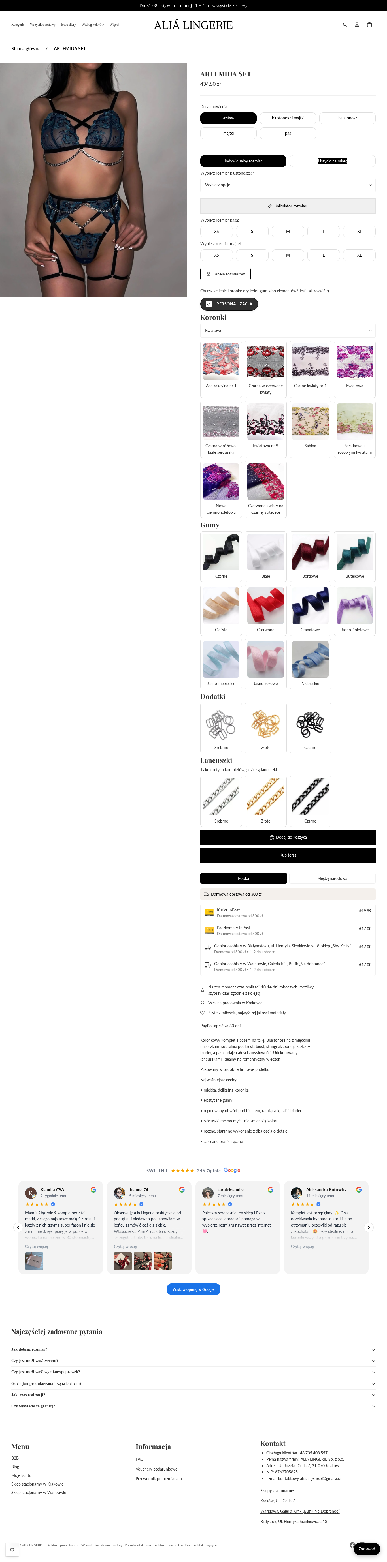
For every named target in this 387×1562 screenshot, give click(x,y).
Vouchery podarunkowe (156, 1469)
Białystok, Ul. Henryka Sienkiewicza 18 (293, 1521)
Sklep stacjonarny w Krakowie (37, 1484)
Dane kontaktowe (138, 1545)
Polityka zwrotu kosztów (172, 1545)
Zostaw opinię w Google (193, 1289)
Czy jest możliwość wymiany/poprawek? (45, 1372)
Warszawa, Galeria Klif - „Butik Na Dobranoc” (300, 1511)
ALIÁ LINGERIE (32, 1545)
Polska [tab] (243, 878)
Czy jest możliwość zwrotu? (34, 1360)
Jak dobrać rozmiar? (29, 1349)
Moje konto (21, 1475)
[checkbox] (229, 304)
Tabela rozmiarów (229, 274)
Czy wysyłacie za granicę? (33, 1406)
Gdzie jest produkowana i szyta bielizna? (46, 1383)
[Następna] (369, 1227)
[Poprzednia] (18, 1227)
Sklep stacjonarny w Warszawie (38, 1492)
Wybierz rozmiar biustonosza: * (227, 173)
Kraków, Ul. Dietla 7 (277, 1500)
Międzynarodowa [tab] (332, 878)
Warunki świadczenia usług (101, 1545)
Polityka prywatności (62, 1545)
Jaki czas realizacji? (28, 1395)
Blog (15, 1466)
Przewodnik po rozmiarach (159, 1478)
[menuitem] (17, 24)
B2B (15, 1458)
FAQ (139, 1459)
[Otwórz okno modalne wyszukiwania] (345, 24)
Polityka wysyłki (205, 1545)
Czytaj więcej (36, 1246)
